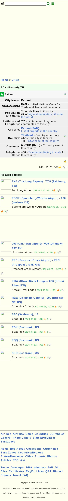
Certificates (16, 471)
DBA (29, 467)
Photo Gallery (22, 437)
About (20, 448)
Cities (15, 80)
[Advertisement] (34, 42)
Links (40, 471)
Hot (12, 448)
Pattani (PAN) (30, 128)
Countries (41, 434)
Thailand (27, 135)
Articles (6, 460)
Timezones (8, 441)
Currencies (57, 434)
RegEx (30, 471)
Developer (18, 467)
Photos (52, 456)
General (6, 437)
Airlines (6, 434)
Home (5, 80)
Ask (22, 460)
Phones (6, 475)
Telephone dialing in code (44, 152)
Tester (5, 467)
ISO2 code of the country (43, 141)
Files (4, 471)
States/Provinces (44, 437)
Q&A (48, 471)
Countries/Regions (30, 452)
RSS (16, 460)
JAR (50, 467)
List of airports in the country (39, 131)
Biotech (58, 471)
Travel (17, 475)
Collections (34, 448)
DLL (57, 467)
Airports (18, 434)
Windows (40, 467)
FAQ (25, 475)
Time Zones (8, 452)
